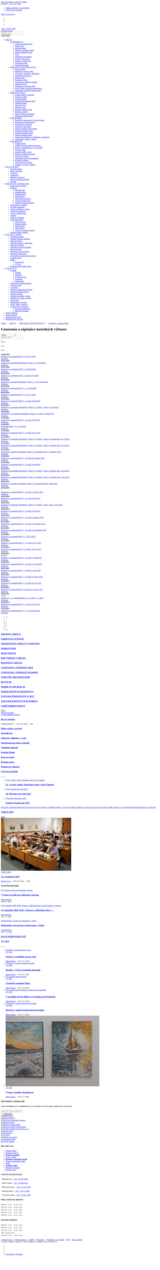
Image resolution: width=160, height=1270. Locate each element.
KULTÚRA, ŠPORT (14, 235)
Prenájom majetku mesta (24, 133)
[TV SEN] (5, 1135)
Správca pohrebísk (17, 218)
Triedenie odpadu (9, 747)
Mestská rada (20, 78)
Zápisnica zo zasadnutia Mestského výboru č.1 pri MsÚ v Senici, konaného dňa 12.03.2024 (35, 477)
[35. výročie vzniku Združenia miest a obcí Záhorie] (25, 780)
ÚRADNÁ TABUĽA (11, 634)
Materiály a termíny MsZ (24, 71)
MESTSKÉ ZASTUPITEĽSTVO (23, 67)
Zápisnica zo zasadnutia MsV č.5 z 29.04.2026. (18, 369)
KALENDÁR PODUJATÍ (13, 936)
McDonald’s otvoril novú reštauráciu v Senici (22, 925)
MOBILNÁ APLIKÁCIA (13, 687)
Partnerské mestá (21, 63)
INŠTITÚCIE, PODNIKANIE (17, 184)
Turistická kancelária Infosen (21, 283)
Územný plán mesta (22, 59)
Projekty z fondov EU (23, 61)
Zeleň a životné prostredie (19, 180)
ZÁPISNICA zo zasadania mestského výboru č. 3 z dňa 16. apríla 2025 (27, 414)
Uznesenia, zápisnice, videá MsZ (27, 74)
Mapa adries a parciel (11, 728)
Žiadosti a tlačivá (21, 112)
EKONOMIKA (16, 118)
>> (7, 630)
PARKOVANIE (8, 648)
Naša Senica (19, 262)
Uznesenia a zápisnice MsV (25, 86)
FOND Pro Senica (22, 156)
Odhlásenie (8, 1114)
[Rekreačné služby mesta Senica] (13, 1127)
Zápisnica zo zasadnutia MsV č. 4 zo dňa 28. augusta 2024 (22, 458)
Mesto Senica (6, 881)
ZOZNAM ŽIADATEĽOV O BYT (17, 696)
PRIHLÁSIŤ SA (7, 1116)
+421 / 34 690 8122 (20, 1183)
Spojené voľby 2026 (13, 317)
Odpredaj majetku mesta (24, 131)
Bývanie (13, 182)
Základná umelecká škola (24, 203)
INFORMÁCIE (16, 141)
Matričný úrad (20, 108)
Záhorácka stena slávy (18, 254)
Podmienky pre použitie (55, 1240)
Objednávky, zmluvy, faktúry (26, 139)
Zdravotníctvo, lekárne (18, 205)
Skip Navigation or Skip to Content (14, 2)
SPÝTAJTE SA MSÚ (14, 10)
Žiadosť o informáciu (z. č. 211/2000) (29, 148)
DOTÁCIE (6, 682)
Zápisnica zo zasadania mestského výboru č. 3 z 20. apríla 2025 (24, 382)
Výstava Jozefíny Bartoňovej (19, 1092)
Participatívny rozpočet (23, 124)
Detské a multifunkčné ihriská (21, 290)
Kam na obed (7, 757)
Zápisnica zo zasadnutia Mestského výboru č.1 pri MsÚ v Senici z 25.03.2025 (30, 407)
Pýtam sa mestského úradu (15, 1161)
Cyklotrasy (14, 288)
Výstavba (13, 173)
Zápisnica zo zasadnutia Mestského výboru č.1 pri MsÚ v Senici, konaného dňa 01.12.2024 (35, 439)
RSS (68, 1240)
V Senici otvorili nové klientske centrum (20, 895)
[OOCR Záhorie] (7, 1142)
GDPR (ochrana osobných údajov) (28, 146)
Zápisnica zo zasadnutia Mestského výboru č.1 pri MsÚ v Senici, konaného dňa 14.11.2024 (35, 445)
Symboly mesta (20, 277)
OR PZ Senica (20, 222)
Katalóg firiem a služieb (19, 232)
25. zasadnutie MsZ (10, 876)
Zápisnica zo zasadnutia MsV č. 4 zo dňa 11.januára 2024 (22, 517)
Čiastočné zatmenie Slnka (18, 983)
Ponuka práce (7, 762)
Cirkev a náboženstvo (18, 213)
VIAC (3, 710)
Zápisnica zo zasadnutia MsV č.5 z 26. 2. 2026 (18, 395)
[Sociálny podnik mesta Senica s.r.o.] (15, 1129)
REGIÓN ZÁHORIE (9, 807)
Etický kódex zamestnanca (25, 114)
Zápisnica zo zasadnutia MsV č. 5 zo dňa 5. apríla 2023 (21, 558)
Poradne (13, 216)
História (18, 273)
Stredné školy (20, 196)
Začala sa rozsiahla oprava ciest (21, 956)
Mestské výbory (21, 84)
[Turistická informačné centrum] (13, 1120)
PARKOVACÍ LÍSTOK (12, 639)
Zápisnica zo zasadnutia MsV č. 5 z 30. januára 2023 (20, 611)
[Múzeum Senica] (8, 1122)
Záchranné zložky (17, 220)
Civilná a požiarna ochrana (25, 230)
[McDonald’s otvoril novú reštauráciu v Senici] (18, 921)
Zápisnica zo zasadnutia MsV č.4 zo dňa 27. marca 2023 (22, 590)
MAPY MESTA (12, 313)
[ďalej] (4, 776)
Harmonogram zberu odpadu (15, 743)
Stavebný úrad (20, 105)
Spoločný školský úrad (23, 110)
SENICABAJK (11, 315)
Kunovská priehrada (22, 309)
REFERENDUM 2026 (14, 319)
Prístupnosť (40, 1240)
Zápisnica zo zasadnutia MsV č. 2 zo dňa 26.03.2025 (20, 420)
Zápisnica (4, 359)
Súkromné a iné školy (23, 199)
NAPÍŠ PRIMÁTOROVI (13, 706)
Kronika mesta (15, 258)
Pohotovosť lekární (10, 767)
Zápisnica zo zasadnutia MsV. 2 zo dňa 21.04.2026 (20, 376)
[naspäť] (2, 946)
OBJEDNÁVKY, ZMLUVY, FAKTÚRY (20, 643)
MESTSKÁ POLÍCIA (26, 807)
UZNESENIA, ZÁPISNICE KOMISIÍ (19, 672)
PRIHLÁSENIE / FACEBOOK (18, 8)
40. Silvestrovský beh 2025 (18, 794)
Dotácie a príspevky (17, 177)
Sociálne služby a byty (23, 152)
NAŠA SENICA (41, 807)
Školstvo (13, 188)
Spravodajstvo (6, 899)
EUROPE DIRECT (55, 807)
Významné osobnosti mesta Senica (23, 256)
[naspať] (2, 776)
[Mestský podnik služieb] (10, 1125)
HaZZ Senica (20, 226)
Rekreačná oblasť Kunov (19, 292)
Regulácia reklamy (22, 160)
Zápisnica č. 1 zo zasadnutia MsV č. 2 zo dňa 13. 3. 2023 (22, 598)
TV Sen (18, 264)
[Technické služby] (8, 1139)
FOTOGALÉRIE (9, 771)
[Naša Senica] (6, 1133)
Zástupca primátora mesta (24, 50)
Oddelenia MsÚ (21, 103)
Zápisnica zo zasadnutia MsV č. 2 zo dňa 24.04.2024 (20, 465)
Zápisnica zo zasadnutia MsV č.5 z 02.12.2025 (18, 357)
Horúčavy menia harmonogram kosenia (25, 1010)
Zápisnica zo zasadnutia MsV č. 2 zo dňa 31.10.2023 (20, 511)
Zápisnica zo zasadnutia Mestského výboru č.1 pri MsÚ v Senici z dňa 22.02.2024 (31, 505)
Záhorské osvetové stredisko (20, 247)
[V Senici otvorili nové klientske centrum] (17, 890)
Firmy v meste (11, 1157)
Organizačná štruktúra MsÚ (25, 101)
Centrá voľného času (22, 201)
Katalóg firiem (8, 752)
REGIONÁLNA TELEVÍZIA (96, 807)
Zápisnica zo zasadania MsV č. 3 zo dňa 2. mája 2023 (21, 570)
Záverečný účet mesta (23, 127)
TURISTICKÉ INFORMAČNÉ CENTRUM (138, 807)
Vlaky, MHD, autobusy (19, 304)
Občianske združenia (18, 211)
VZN (17, 55)
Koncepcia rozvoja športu (19, 252)
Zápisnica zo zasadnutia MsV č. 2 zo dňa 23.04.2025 (20, 401)
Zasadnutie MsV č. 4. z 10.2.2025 (13, 426)
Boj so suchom (8, 719)
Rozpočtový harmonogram (25, 122)
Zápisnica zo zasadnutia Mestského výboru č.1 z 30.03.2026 (23, 363)
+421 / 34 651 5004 (8, 29)
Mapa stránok (77, 1240)
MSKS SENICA (114, 807)
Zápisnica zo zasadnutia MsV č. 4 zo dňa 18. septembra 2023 (23, 530)
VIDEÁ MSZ (7, 812)
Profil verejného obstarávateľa (26, 129)
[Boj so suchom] (7, 713)
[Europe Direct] (7, 1131)
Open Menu (6, 35)
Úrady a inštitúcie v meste (19, 209)
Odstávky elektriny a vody (13, 738)
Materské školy (20, 192)
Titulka (3, 323)
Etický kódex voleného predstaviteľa (28, 88)
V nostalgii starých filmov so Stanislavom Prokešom (30, 996)
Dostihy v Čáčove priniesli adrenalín (23, 970)
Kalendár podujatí (17, 237)
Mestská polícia (20, 224)
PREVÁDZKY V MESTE (13, 658)
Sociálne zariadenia (17, 207)
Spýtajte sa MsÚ (21, 97)
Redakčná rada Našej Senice (20, 266)
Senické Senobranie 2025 (18, 803)
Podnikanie (14, 175)
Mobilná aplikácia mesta (24, 116)
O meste (13, 271)
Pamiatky (18, 275)
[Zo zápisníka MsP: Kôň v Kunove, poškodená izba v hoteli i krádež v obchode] (31, 906)
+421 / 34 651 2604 (23, 1187)
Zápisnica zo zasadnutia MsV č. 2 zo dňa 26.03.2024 (20, 498)
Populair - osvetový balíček (25, 165)
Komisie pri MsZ (21, 80)
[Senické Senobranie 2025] (16, 798)
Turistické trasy (16, 285)
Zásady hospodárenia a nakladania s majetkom (32, 137)
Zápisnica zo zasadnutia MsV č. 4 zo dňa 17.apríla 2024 (22, 492)
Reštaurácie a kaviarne (18, 302)
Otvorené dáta (20, 150)
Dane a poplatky (16, 171)
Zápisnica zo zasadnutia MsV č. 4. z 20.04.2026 (19, 388)
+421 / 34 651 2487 (23, 1195)
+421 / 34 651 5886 (22, 1191)
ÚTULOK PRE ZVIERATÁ (74, 807)
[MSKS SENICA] (8, 1118)
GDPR (31, 1240)
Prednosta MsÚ (20, 99)
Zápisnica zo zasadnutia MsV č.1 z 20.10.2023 (18, 537)
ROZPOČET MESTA (11, 663)
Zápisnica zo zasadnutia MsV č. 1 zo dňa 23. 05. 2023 (21, 543)
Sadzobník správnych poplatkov (27, 158)
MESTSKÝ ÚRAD (17, 93)
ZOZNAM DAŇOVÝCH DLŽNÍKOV (19, 701)
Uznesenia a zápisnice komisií (26, 82)
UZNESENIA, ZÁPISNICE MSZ (17, 667)
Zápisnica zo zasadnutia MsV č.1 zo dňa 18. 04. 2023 (21, 549)
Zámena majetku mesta (23, 135)
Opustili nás (6, 733)
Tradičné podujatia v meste (20, 296)
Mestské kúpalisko (22, 311)
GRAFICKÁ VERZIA (14, 1254)
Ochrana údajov (20, 1240)
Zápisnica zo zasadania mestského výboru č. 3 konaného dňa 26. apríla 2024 (29, 484)
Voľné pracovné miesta (23, 163)
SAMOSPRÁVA (16, 42)
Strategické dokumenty (23, 57)
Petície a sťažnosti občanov (25, 154)
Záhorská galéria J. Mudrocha (21, 243)
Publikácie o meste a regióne (20, 298)
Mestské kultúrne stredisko (20, 239)
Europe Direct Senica (18, 186)
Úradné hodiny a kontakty (24, 95)
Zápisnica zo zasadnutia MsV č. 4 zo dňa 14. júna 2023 (21, 564)
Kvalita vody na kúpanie (19, 307)
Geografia (18, 279)
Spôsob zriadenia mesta (23, 44)
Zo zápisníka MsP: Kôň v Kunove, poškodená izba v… (27, 910)
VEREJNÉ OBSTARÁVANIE (15, 677)
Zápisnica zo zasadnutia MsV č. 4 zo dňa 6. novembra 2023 (23, 524)
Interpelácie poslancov (23, 76)
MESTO (9, 40)
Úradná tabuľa (20, 144)
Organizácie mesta (22, 65)
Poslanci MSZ (20, 69)
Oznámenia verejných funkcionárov (28, 91)
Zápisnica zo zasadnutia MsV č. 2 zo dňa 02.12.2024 (20, 433)
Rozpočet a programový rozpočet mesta (29, 120)
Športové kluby (16, 249)
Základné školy (20, 194)
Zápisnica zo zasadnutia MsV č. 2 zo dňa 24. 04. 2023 (21, 583)
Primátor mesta (20, 48)
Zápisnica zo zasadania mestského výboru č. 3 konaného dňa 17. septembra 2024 (31, 452)
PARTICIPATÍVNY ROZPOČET (17, 691)
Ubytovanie (14, 300)
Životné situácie (16, 169)
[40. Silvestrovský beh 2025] (17, 789)
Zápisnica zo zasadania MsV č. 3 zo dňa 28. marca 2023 (22, 577)
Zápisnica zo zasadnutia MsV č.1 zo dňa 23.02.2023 (20, 604)
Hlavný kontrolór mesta (23, 52)
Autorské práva (6, 1240)
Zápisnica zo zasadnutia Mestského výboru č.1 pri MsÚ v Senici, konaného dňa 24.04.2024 (35, 471)
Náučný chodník (16, 294)
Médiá (12, 260)
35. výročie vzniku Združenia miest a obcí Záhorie (30, 784)
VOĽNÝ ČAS (11, 268)
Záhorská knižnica (17, 245)
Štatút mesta (19, 46)
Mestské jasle (20, 190)
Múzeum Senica (16, 241)
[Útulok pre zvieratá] (9, 1137)
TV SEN (5, 941)
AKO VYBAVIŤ (12, 167)
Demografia (19, 281)
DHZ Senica (19, 228)
